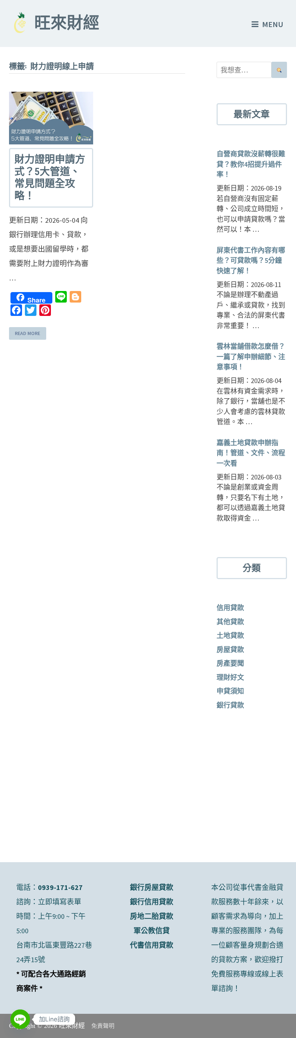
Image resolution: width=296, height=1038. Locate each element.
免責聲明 (102, 1026)
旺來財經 (66, 24)
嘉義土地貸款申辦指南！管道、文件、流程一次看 (251, 453)
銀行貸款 (230, 705)
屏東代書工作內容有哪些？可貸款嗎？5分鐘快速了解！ (251, 260)
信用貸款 (230, 607)
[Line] (20, 1019)
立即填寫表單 (59, 901)
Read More (27, 333)
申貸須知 (230, 691)
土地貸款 (230, 635)
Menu (272, 24)
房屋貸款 (230, 649)
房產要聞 (230, 663)
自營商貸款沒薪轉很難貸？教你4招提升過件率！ (251, 164)
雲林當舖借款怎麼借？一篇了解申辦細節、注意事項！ (251, 356)
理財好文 (230, 677)
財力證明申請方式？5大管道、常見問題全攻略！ (49, 177)
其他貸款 (230, 621)
